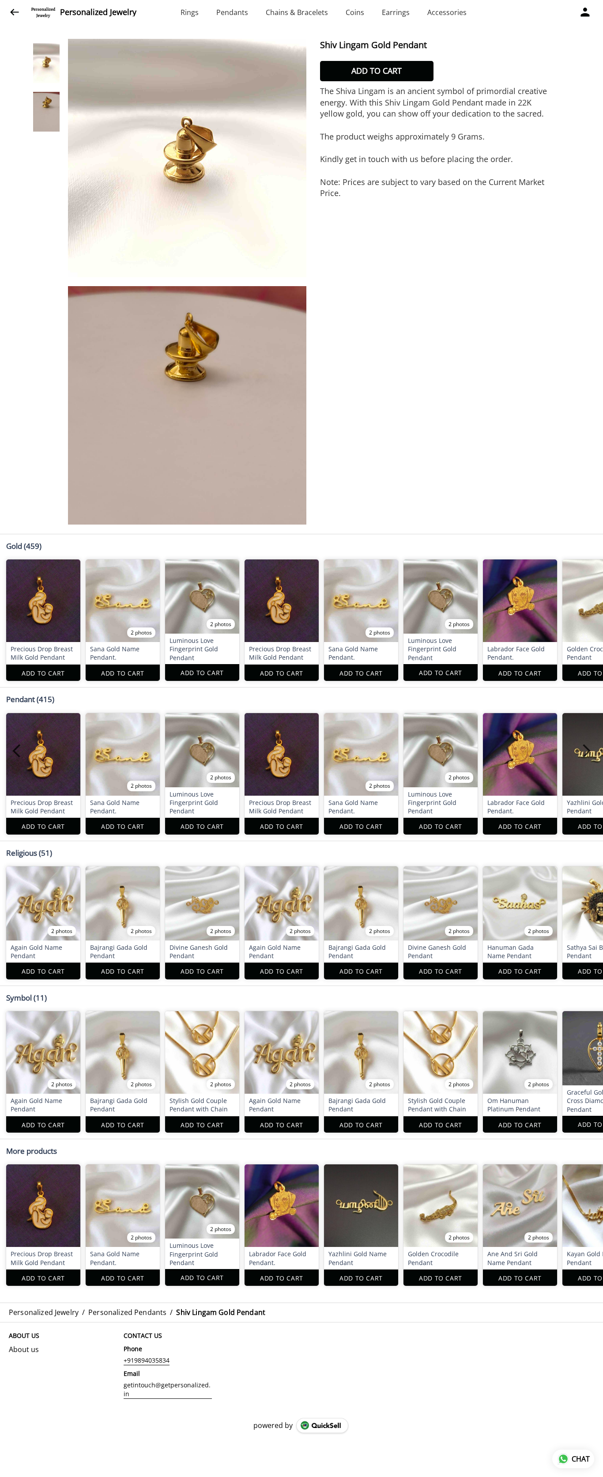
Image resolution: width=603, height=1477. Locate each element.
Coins (355, 12)
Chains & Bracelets (297, 12)
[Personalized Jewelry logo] (43, 12)
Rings (190, 12)
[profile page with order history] (585, 12)
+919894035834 (147, 1360)
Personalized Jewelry (98, 12)
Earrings (396, 12)
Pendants (232, 12)
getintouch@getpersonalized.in (167, 1389)
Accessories (447, 12)
